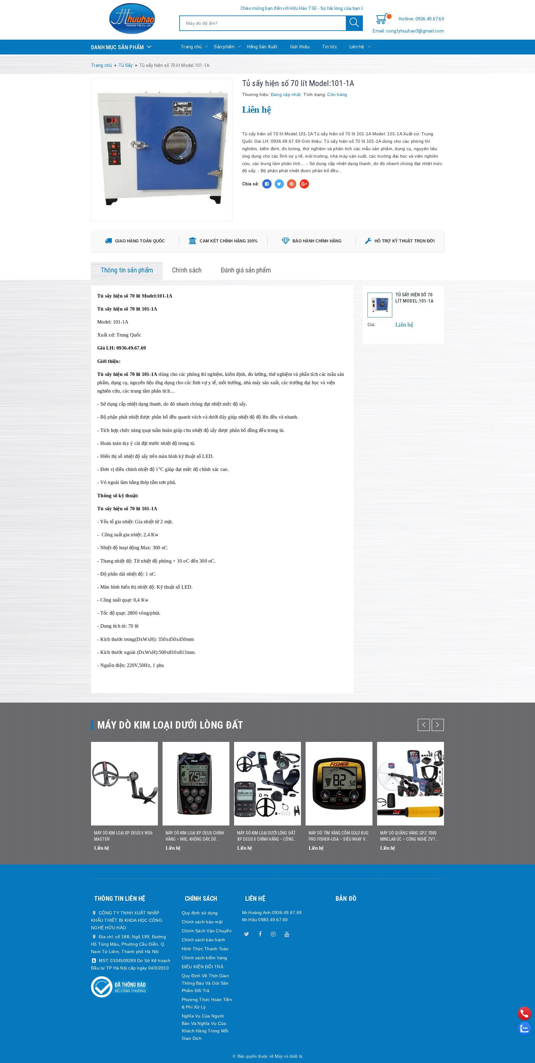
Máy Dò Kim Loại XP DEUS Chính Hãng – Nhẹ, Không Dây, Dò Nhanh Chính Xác (195, 836)
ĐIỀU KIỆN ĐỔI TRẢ (202, 966)
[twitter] (246, 933)
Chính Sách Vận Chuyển (207, 930)
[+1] (304, 184)
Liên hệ (357, 46)
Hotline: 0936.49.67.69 (421, 18)
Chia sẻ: (250, 183)
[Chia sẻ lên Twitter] (279, 184)
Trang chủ (191, 46)
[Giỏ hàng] (382, 19)
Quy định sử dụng (200, 912)
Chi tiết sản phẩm (145, 852)
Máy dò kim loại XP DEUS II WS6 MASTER (123, 836)
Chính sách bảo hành (203, 939)
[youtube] (286, 933)
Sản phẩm (224, 46)
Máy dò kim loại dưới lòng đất (170, 725)
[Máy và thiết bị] (132, 18)
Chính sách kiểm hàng (204, 957)
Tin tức (329, 46)
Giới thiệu (300, 46)
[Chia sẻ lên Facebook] (267, 184)
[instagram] (273, 933)
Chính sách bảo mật (202, 921)
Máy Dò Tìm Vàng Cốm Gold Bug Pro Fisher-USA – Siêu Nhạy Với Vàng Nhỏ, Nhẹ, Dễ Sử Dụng (339, 836)
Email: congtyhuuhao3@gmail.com (408, 30)
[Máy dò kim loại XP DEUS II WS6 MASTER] (124, 784)
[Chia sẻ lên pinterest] (291, 184)
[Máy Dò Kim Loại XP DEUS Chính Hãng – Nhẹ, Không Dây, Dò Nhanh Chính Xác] (196, 784)
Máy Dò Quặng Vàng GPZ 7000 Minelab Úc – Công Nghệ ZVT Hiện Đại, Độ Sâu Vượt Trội (408, 836)
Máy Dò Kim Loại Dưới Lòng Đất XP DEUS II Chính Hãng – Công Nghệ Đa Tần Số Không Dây (266, 836)
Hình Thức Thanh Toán (205, 948)
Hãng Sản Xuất (262, 46)
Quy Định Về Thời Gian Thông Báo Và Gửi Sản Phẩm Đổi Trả (205, 983)
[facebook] (260, 933)
